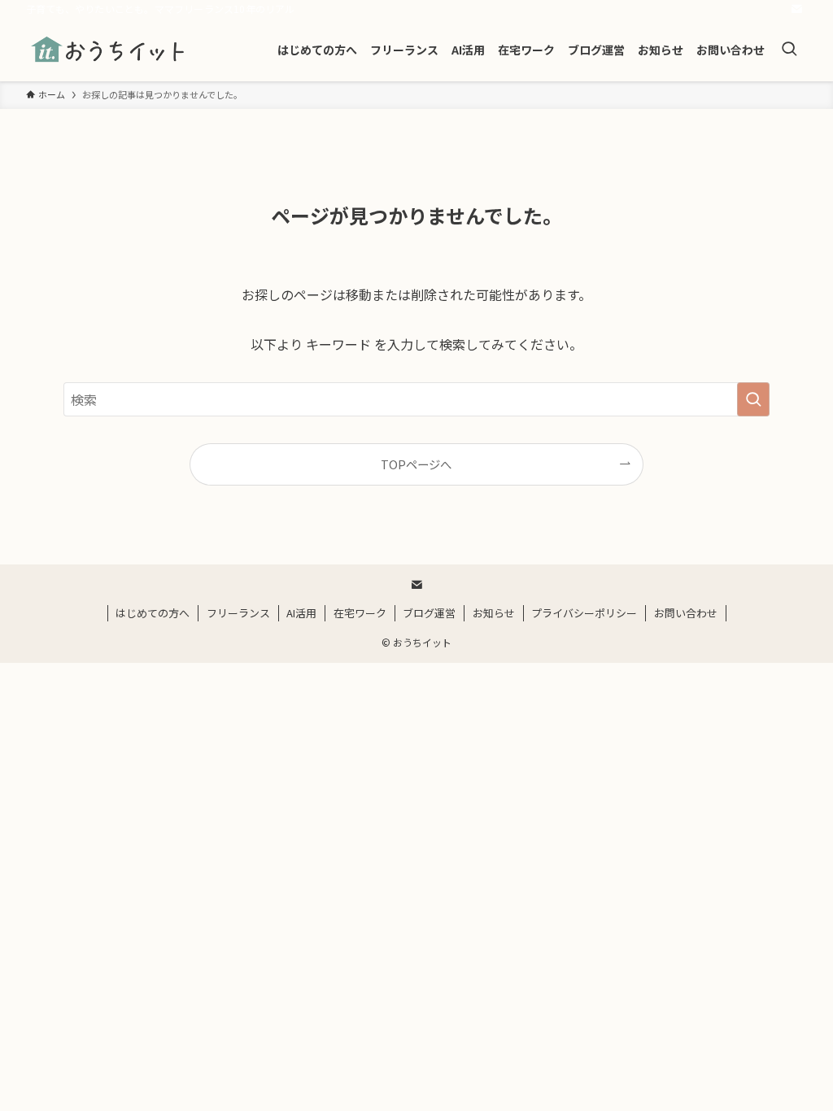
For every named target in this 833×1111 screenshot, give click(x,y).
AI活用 (301, 613)
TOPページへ (416, 464)
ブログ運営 (429, 613)
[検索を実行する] (753, 399)
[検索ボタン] (789, 49)
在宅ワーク (360, 613)
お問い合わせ (685, 613)
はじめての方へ (153, 613)
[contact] (796, 9)
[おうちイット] (109, 49)
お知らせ (494, 613)
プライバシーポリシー (584, 613)
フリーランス (238, 613)
